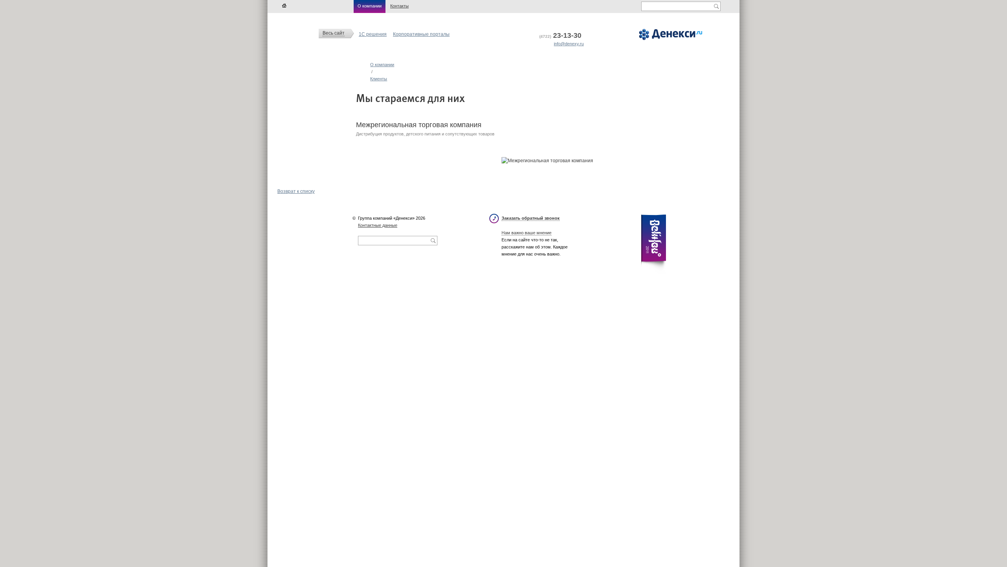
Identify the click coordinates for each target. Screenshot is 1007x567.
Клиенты (378, 78)
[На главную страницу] (284, 6)
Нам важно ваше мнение (526, 232)
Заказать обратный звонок (531, 218)
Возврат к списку (296, 191)
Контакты (399, 6)
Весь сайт (334, 33)
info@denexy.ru (569, 43)
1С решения (373, 34)
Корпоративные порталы (421, 34)
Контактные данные (377, 225)
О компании (370, 6)
